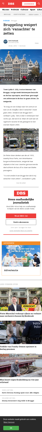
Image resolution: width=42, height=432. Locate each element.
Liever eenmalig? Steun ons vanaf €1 (21, 231)
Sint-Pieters (19, 14)
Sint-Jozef (33, 14)
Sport (32, 9)
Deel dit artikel (21, 183)
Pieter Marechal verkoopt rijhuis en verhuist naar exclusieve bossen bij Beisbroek (20, 314)
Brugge (7, 14)
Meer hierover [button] (9, 422)
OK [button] (11, 428)
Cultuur (24, 9)
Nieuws (5, 9)
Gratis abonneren (21, 222)
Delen (37, 43)
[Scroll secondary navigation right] (40, 14)
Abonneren (29, 4)
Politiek (15, 9)
